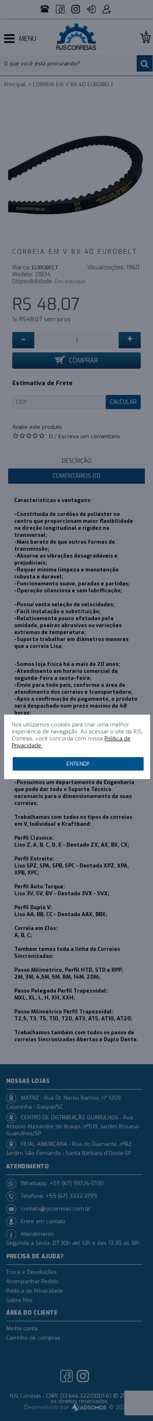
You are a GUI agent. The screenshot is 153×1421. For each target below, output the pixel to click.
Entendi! (78, 763)
